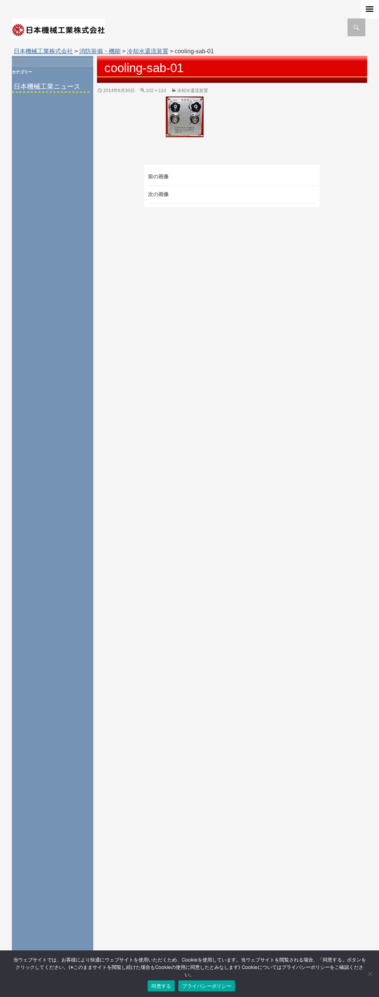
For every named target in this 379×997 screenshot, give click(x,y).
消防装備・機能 (100, 51)
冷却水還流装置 (147, 51)
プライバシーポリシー (206, 986)
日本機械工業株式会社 (43, 51)
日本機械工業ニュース (47, 86)
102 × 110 (156, 90)
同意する (161, 986)
